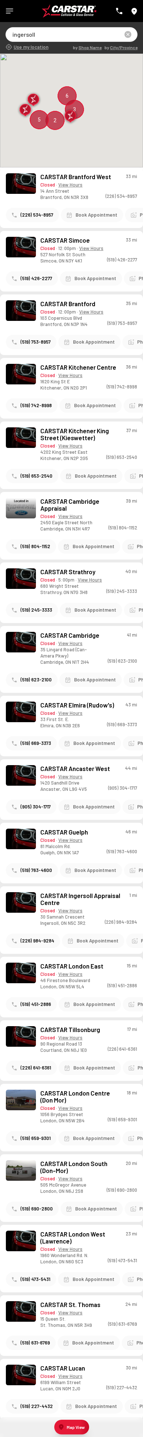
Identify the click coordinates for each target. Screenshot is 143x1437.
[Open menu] (9, 11)
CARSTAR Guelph (64, 832)
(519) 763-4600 (36, 870)
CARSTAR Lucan (62, 1368)
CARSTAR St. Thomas (70, 1304)
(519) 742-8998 (36, 405)
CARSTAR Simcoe (65, 240)
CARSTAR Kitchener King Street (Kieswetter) (74, 434)
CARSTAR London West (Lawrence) (72, 1238)
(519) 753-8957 (36, 342)
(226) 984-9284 (37, 941)
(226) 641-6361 (36, 1068)
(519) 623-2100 (36, 680)
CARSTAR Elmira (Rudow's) (77, 705)
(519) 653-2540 (36, 476)
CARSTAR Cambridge (69, 635)
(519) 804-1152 (35, 546)
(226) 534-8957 (37, 215)
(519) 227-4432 (37, 1406)
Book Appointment (96, 215)
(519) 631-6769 (35, 1343)
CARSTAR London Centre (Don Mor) (75, 1097)
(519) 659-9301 (36, 1138)
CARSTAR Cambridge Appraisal (69, 505)
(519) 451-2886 (36, 1004)
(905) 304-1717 (36, 807)
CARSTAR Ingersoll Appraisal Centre (80, 899)
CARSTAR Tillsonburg (70, 1029)
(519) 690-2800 (37, 1209)
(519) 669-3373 (36, 743)
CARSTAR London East (71, 966)
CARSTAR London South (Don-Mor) (73, 1167)
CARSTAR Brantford (67, 303)
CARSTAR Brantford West (75, 176)
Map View (76, 1427)
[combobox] (13, 34)
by (87, 47)
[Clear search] (128, 34)
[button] (25, 110)
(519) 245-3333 (36, 610)
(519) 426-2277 (36, 278)
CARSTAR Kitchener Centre (78, 367)
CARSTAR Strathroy (67, 571)
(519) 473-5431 (35, 1279)
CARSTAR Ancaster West (75, 768)
